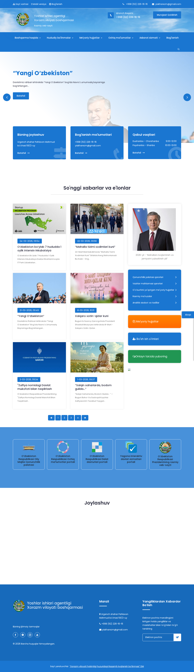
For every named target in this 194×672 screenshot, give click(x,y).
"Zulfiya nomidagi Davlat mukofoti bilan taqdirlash (34, 387)
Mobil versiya (39, 4)
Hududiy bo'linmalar (59, 37)
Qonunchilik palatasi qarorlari (148, 277)
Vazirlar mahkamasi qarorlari (148, 283)
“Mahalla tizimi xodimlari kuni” (95, 247)
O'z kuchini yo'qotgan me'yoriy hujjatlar (153, 289)
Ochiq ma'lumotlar (119, 37)
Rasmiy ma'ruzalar (142, 296)
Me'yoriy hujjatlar (89, 37)
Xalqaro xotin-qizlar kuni (91, 316)
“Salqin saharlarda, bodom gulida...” (93, 387)
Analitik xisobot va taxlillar (146, 302)
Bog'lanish (56, 4)
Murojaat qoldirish (167, 14)
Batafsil (21, 88)
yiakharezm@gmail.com (168, 4)
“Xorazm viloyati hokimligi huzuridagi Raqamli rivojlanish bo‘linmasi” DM (107, 666)
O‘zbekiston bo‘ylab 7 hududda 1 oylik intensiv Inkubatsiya (39, 248)
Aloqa (188, 314)
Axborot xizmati (148, 37)
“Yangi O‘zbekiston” (30, 316)
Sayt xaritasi (21, 4)
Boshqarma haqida (27, 37)
